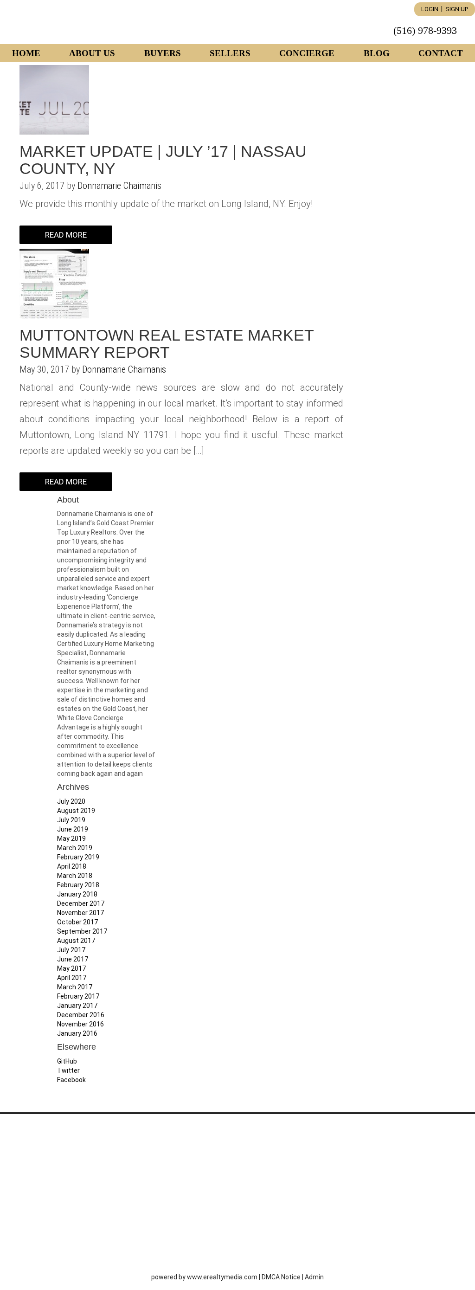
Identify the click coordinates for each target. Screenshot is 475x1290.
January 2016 (77, 1033)
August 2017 (76, 940)
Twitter (68, 1070)
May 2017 (71, 968)
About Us (92, 53)
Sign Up (456, 9)
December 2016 (80, 1015)
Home (26, 53)
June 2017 (72, 959)
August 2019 (76, 810)
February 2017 (78, 996)
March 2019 (74, 847)
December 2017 (80, 903)
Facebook (71, 1080)
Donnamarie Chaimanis (119, 185)
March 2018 (74, 875)
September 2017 (82, 931)
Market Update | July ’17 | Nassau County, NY (163, 159)
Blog (377, 53)
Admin (314, 1277)
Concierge (306, 53)
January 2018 (77, 894)
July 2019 (71, 820)
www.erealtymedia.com (222, 1277)
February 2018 (78, 885)
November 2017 (80, 912)
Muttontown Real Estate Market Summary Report (166, 343)
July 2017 (71, 950)
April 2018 (71, 866)
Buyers (162, 53)
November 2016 (80, 1024)
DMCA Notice (281, 1277)
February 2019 (78, 857)
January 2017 (77, 1005)
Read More (66, 234)
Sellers (230, 53)
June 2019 (72, 829)
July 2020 (71, 801)
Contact (440, 53)
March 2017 (74, 987)
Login (429, 9)
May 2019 (71, 838)
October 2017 (77, 922)
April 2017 (71, 977)
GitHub (67, 1061)
